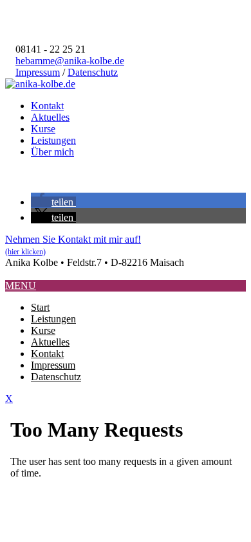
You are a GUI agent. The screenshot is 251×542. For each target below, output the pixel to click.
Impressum (37, 72)
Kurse (43, 128)
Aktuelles (50, 117)
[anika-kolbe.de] (40, 83)
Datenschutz (93, 72)
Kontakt (47, 105)
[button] (53, 202)
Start (40, 307)
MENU (20, 285)
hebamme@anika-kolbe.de (69, 60)
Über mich (52, 151)
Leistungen (53, 140)
